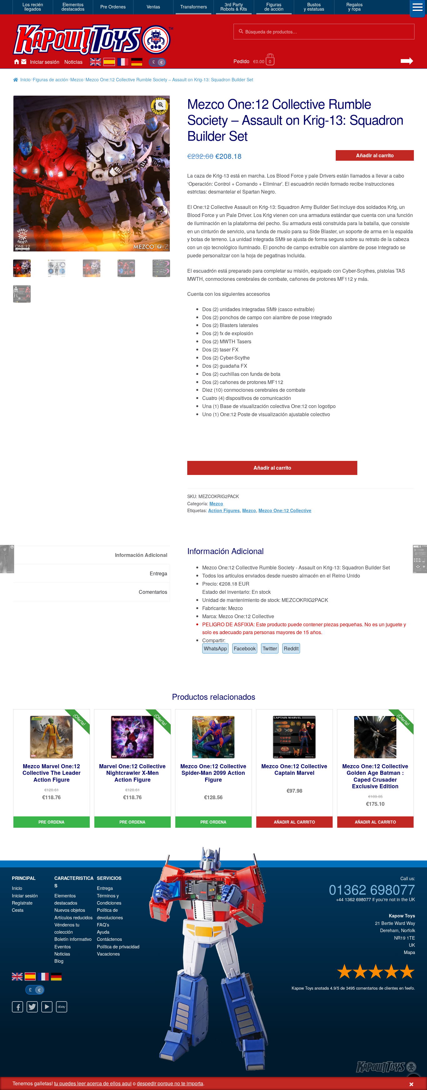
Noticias (73, 61)
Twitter (270, 648)
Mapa (409, 952)
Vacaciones (108, 953)
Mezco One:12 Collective (285, 510)
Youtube (47, 1006)
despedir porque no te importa (170, 1083)
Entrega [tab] (158, 573)
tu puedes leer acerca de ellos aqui (93, 1083)
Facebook (245, 648)
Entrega (105, 888)
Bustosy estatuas (314, 6)
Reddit (291, 648)
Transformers (193, 6)
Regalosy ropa (354, 6)
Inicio (16, 61)
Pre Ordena (51, 822)
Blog (58, 960)
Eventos (62, 946)
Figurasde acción (274, 6)
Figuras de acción (50, 79)
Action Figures (224, 510)
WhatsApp (215, 648)
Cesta (17, 909)
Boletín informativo (73, 939)
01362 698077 (372, 888)
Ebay (61, 1006)
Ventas (153, 6)
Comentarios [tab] (153, 591)
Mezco (76, 79)
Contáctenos (24, 61)
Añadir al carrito (375, 155)
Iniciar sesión (44, 61)
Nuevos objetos (69, 909)
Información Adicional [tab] (141, 554)
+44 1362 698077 (353, 899)
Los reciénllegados (33, 6)
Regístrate (22, 902)
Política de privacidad (118, 946)
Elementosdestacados (73, 6)
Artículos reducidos (73, 917)
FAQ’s (103, 924)
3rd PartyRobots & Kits (233, 6)
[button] (161, 105)
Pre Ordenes (113, 6)
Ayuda (103, 931)
